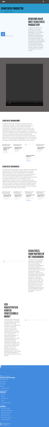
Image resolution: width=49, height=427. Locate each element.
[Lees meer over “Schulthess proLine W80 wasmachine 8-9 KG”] (45, 146)
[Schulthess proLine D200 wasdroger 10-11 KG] (19, 192)
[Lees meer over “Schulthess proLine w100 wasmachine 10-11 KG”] (22, 146)
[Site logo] (45, 1)
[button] (34, 146)
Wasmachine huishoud (28, 159)
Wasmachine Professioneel (5, 152)
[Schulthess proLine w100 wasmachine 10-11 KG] (19, 145)
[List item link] (23, 379)
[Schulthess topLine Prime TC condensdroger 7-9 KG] (7, 192)
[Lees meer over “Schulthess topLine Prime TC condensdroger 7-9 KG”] (11, 193)
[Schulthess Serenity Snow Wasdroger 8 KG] (30, 192)
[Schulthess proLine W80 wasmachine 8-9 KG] (41, 145)
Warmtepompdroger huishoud (29, 198)
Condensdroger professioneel (6, 198)
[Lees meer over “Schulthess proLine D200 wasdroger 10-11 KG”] (22, 193)
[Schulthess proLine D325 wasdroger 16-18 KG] (41, 192)
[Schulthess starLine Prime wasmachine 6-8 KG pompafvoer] (7, 145)
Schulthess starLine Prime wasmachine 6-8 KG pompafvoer (7, 148)
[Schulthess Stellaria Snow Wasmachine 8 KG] (30, 149)
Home (2, 11)
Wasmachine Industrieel (17, 151)
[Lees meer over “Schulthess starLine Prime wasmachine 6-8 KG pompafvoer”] (11, 146)
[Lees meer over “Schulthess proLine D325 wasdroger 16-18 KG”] (45, 193)
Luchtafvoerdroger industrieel (18, 198)
